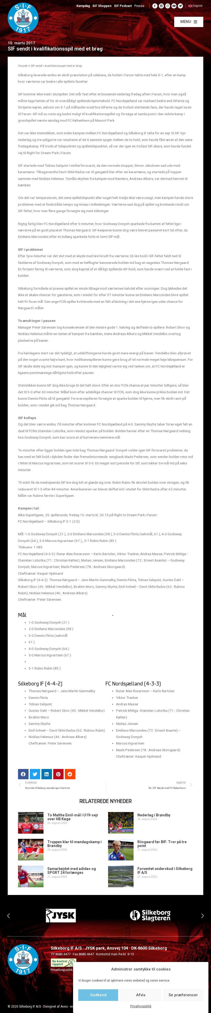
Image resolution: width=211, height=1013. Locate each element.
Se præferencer (183, 995)
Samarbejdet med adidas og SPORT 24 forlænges (71, 871)
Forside (22, 66)
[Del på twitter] (35, 774)
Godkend (98, 995)
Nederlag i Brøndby (153, 815)
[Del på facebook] (23, 774)
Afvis (140, 995)
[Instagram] (167, 6)
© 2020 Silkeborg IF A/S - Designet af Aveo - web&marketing (50, 1006)
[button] (188, 22)
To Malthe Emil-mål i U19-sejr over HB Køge (72, 817)
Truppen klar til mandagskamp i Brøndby (74, 844)
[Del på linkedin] (46, 774)
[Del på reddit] (70, 774)
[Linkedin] (161, 6)
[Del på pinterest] (58, 774)
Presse (139, 6)
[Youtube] (174, 6)
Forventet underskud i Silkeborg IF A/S (164, 871)
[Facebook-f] (154, 6)
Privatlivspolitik (140, 1006)
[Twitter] (180, 6)
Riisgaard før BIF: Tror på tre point (162, 844)
